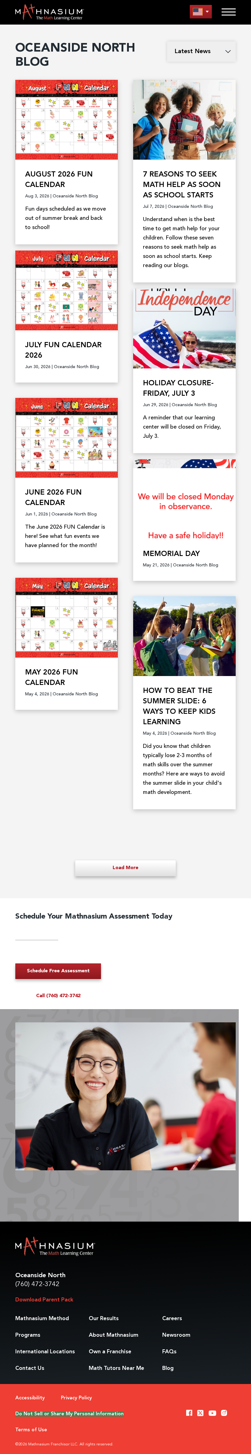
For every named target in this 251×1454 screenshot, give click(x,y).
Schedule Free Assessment (58, 971)
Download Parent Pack (44, 1300)
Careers (172, 1318)
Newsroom (176, 1335)
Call (58, 995)
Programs (27, 1335)
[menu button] (201, 11)
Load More (125, 867)
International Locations (45, 1352)
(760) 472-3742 (37, 1284)
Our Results (104, 1318)
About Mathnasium (113, 1335)
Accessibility (30, 1398)
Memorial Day (171, 554)
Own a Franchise (110, 1352)
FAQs (169, 1352)
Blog (168, 1368)
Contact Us (29, 1368)
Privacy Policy (76, 1398)
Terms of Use (31, 1430)
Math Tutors (116, 1368)
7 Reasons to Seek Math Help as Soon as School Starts (182, 185)
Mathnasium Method (42, 1318)
